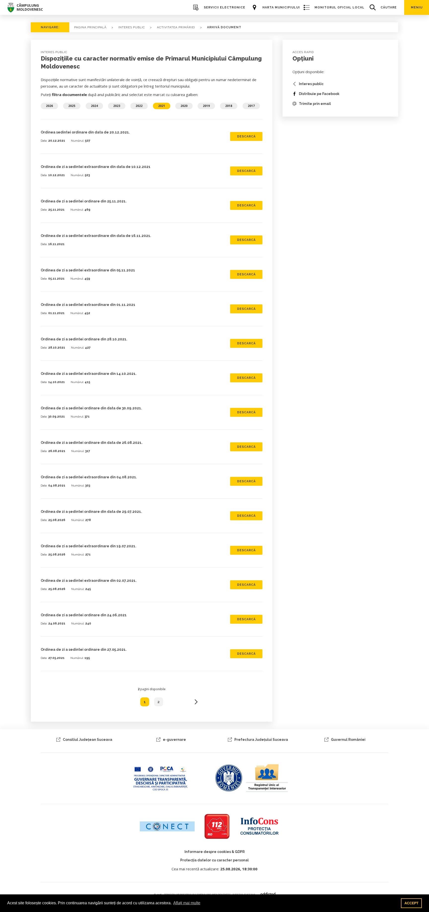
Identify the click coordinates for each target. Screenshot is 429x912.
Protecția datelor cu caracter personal (214, 860)
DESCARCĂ (246, 136)
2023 (116, 106)
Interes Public (131, 27)
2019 (206, 106)
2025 (71, 106)
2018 (228, 106)
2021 (161, 106)
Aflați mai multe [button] (186, 903)
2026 (49, 106)
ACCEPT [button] (411, 903)
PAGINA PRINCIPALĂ (90, 27)
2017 (251, 106)
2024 (94, 106)
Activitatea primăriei (176, 27)
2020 (183, 106)
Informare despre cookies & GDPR (214, 852)
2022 (139, 106)
